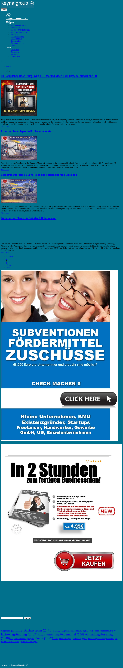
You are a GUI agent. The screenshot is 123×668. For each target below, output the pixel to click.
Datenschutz (15, 56)
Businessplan (16, 41)
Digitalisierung (70, 631)
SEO (15, 641)
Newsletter (15, 50)
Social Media (29, 641)
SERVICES (10, 23)
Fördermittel (15, 28)
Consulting (57, 631)
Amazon (19, 631)
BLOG (8, 16)
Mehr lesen (5, 126)
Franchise (52, 634)
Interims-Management (19, 32)
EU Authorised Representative (101, 630)
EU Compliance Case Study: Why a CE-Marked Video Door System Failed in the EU (49, 76)
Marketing (14, 34)
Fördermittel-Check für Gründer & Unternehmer (28, 218)
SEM (6, 641)
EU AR (8, 21)
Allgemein (8, 630)
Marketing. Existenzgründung (102, 639)
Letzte (8, 267)
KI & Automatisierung (19, 25)
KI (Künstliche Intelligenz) (22, 639)
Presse (13, 45)
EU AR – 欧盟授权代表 (20, 30)
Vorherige (9, 256)
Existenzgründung (17, 43)
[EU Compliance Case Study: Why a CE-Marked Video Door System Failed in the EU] (19, 116)
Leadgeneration (16, 39)
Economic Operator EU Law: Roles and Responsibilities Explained (39, 175)
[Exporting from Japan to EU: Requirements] (19, 159)
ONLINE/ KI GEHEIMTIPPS (17, 18)
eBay (82, 631)
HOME (8, 14)
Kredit (44, 638)
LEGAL (8, 47)
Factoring (41, 635)
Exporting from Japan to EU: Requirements (26, 131)
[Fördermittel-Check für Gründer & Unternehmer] (19, 240)
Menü (4, 10)
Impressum (15, 54)
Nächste (9, 265)
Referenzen (15, 52)
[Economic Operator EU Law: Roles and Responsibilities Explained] (19, 202)
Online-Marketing (17, 37)
